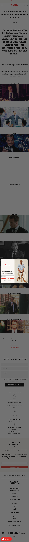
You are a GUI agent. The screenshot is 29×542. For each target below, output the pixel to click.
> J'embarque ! (7, 278)
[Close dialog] (27, 259)
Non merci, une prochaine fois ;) (7, 280)
